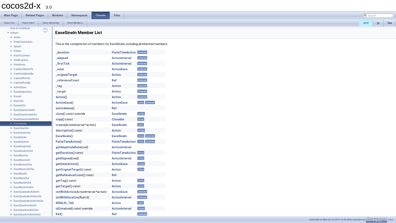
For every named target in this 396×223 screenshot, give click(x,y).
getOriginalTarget (68, 169)
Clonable (118, 119)
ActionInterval (121, 58)
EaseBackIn (20, 173)
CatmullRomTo (22, 78)
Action (17, 37)
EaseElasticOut (22, 146)
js (378, 23)
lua (390, 23)
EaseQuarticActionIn (25, 205)
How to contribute (20, 28)
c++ (366, 23)
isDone (60, 208)
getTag (61, 180)
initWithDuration (67, 197)
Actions (14, 32)
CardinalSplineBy (23, 73)
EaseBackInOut (22, 182)
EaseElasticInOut (23, 150)
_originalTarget (66, 74)
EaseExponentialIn (24, 110)
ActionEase (20, 87)
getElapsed (63, 158)
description (64, 130)
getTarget (63, 186)
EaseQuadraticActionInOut (28, 200)
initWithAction (65, 191)
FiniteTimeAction (23, 41)
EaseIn (17, 96)
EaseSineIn (20, 123)
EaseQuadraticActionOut (27, 196)
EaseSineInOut (22, 132)
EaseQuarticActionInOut (27, 214)
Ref (114, 80)
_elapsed (62, 58)
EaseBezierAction (24, 187)
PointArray (19, 64)
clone (59, 113)
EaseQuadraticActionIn (26, 191)
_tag (59, 86)
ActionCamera (22, 55)
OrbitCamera (21, 60)
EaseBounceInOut (24, 169)
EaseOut (18, 101)
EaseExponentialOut (25, 114)
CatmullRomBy (22, 82)
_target (61, 91)
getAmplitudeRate (68, 147)
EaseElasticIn (21, 141)
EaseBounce (21, 155)
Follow (17, 51)
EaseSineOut (21, 128)
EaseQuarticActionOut (26, 210)
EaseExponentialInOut (26, 119)
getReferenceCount (69, 175)
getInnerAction (66, 164)
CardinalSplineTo (23, 69)
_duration (62, 52)
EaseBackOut (21, 178)
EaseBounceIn (22, 160)
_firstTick (63, 63)
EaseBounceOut (23, 164)
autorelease (64, 108)
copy (59, 119)
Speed (17, 46)
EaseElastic (20, 137)
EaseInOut (19, 105)
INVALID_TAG (65, 203)
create (60, 125)
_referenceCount (67, 80)
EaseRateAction (23, 91)
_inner (60, 69)
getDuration (64, 152)
